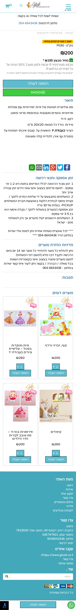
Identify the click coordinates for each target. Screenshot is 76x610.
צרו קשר (66, 520)
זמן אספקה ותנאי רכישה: (54, 178)
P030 (60, 45)
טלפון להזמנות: (38, 23)
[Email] (39, 167)
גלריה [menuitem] (69, 506)
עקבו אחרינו (64, 549)
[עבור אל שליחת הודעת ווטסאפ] (71, 605)
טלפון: (69, 539)
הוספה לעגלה (56, 373)
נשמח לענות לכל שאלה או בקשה (38, 16)
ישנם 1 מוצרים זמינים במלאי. (57, 41)
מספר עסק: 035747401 (57, 534)
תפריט (68, 10)
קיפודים (56, 432)
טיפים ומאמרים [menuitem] (63, 502)
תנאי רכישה (66, 543)
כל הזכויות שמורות (61, 592)
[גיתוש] (38, 5)
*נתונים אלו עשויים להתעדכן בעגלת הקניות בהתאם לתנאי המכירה (40, 73)
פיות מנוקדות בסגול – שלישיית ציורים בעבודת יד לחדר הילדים (20, 350)
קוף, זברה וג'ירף (56, 345)
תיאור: (68, 100)
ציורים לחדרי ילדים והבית (49, 33)
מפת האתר (64, 479)
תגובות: (67, 277)
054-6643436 (28, 23)
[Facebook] (67, 167)
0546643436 (56, 539)
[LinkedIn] (46, 167)
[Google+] (53, 167)
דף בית (69, 33)
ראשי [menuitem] (70, 485)
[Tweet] (60, 167)
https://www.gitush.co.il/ (57, 555)
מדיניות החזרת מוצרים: (55, 245)
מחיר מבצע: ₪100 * (55, 60)
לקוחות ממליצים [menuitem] (63, 510)
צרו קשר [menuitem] (68, 498)
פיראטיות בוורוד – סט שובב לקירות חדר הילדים (20, 435)
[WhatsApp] (32, 167)
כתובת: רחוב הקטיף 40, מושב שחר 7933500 (44, 530)
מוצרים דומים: (62, 293)
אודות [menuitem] (69, 489)
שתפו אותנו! (65, 563)
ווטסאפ (36, 92)
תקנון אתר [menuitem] (67, 493)
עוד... (69, 569)
